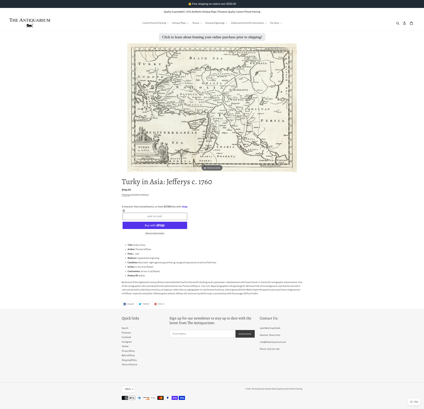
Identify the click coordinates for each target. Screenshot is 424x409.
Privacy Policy (128, 351)
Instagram (127, 342)
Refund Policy (128, 355)
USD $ (128, 389)
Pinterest (126, 333)
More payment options (154, 233)
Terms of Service (129, 364)
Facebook (126, 337)
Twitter (125, 346)
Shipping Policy (129, 360)
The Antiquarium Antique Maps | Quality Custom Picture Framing (276, 389)
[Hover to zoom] (212, 107)
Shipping (126, 195)
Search (125, 328)
